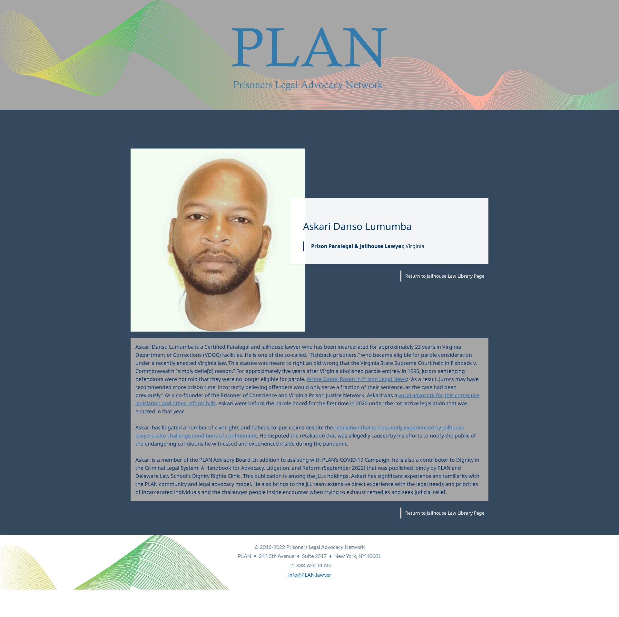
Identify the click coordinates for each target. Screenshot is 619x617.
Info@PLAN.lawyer (309, 575)
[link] (218, 152)
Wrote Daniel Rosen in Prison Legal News (357, 379)
